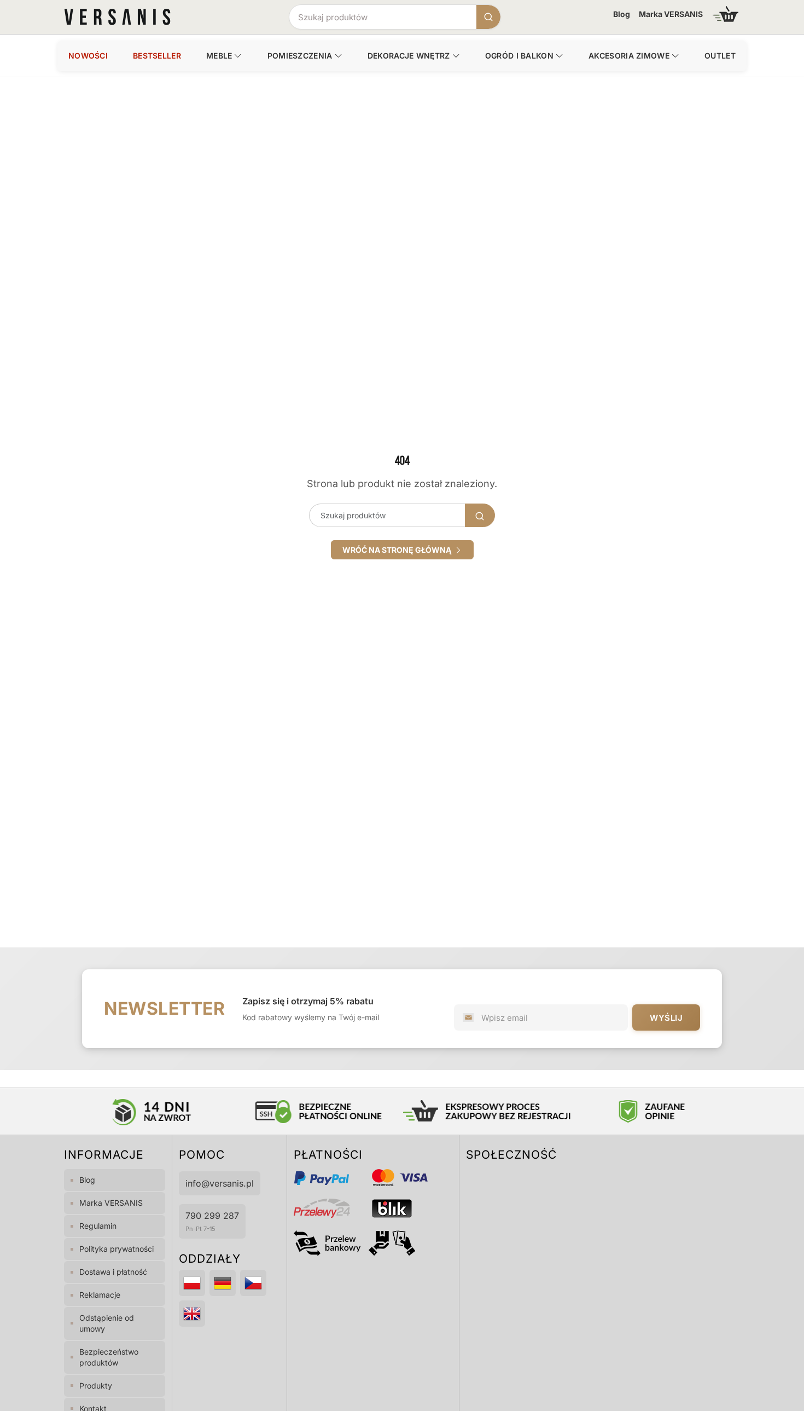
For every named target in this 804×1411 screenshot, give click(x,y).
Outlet (720, 55)
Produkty (95, 1385)
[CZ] (253, 1283)
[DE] (222, 1283)
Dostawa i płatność (113, 1271)
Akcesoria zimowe (629, 55)
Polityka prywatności (116, 1248)
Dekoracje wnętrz (409, 55)
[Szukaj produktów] (488, 17)
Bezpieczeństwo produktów (108, 1357)
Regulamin (97, 1225)
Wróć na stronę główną (398, 549)
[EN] (192, 1313)
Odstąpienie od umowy (106, 1323)
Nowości (88, 55)
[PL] (192, 1283)
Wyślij (666, 1018)
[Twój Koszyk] (726, 14)
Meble (219, 55)
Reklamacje (99, 1294)
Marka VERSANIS (671, 14)
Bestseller (157, 55)
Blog (621, 14)
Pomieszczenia (300, 55)
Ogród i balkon (519, 55)
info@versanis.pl (219, 1183)
